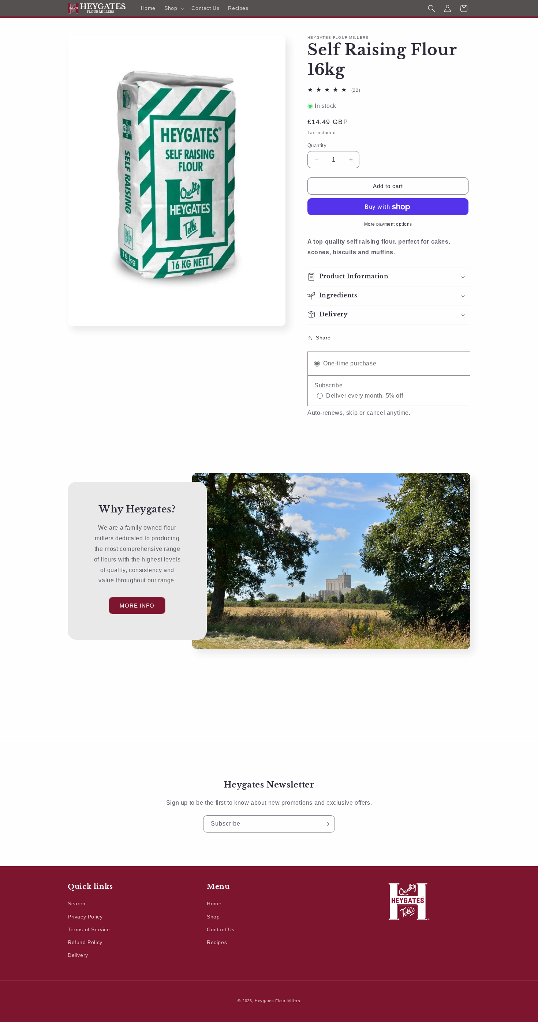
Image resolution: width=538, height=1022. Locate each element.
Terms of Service (89, 929)
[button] (173, 8)
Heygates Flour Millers (277, 1001)
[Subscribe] (326, 824)
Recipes (217, 942)
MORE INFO (137, 605)
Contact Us (221, 929)
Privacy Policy (85, 917)
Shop (213, 917)
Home (214, 904)
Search (77, 904)
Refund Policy (85, 942)
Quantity (316, 145)
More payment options (388, 224)
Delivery (78, 955)
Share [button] (323, 338)
